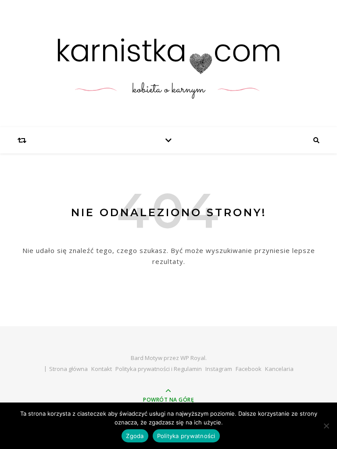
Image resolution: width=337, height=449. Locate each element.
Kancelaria (279, 369)
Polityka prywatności (186, 435)
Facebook (249, 369)
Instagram (218, 369)
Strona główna (68, 369)
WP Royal (192, 358)
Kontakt (101, 369)
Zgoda (134, 435)
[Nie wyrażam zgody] (326, 425)
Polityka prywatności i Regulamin (158, 369)
